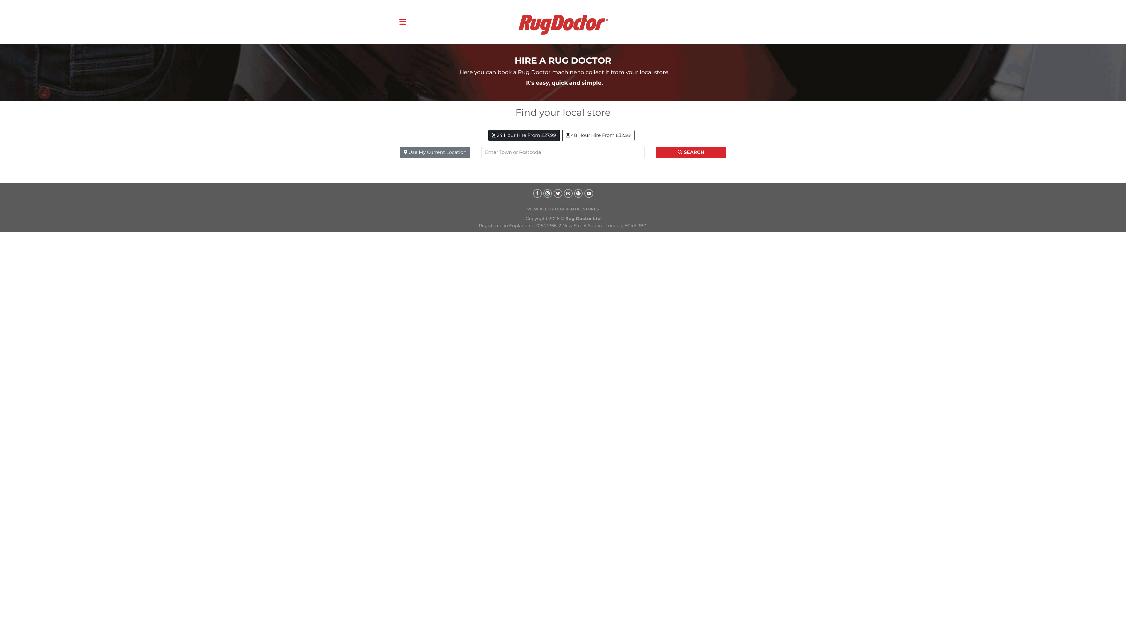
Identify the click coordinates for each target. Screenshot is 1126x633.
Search (693, 152)
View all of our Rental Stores (563, 209)
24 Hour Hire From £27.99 (526, 135)
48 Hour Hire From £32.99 (600, 135)
